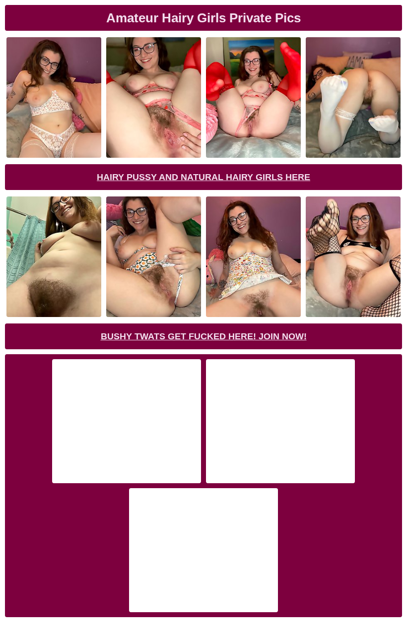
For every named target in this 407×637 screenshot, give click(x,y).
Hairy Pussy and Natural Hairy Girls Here (203, 177)
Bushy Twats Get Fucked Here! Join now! (204, 336)
